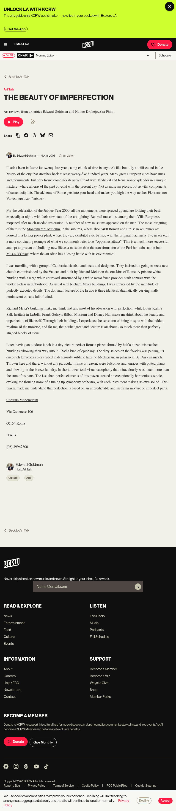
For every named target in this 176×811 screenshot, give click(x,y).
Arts (28, 477)
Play (16, 122)
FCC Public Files (114, 785)
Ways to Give (99, 683)
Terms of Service (61, 785)
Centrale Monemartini (22, 399)
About (8, 669)
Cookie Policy (88, 785)
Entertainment (14, 623)
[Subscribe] (138, 586)
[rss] (33, 123)
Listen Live (21, 44)
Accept (165, 801)
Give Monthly (43, 742)
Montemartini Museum (43, 228)
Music (94, 623)
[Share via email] (51, 135)
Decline (144, 801)
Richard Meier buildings (87, 284)
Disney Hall (102, 314)
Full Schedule (99, 637)
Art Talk (9, 89)
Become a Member (103, 669)
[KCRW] (11, 567)
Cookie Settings (145, 785)
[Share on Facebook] (26, 135)
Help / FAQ (11, 683)
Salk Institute (15, 314)
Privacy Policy (34, 785)
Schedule (165, 55)
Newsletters (12, 690)
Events (9, 643)
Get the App (17, 29)
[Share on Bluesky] (42, 135)
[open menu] (7, 44)
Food (7, 630)
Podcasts (97, 630)
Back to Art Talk (19, 77)
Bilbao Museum (75, 314)
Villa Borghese (148, 216)
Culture (13, 477)
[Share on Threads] (34, 135)
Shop (93, 690)
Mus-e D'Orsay (17, 253)
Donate (162, 44)
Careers (10, 676)
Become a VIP (100, 676)
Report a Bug (12, 785)
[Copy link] (18, 135)
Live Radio (97, 616)
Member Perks (100, 696)
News (8, 616)
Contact (10, 696)
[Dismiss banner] (169, 6)
